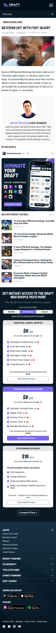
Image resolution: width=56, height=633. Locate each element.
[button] (38, 342)
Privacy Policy (8, 621)
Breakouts (7, 545)
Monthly (11, 312)
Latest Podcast (9, 552)
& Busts (14, 545)
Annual (45, 312)
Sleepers (6, 541)
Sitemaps (19, 621)
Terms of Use (29, 621)
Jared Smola (9, 32)
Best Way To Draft (10, 537)
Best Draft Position (10, 548)
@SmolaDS (21, 32)
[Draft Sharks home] (11, 5)
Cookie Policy (41, 621)
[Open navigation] (51, 5)
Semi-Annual (28, 312)
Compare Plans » (28, 512)
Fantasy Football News (12, 22)
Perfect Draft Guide (10, 534)
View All (51, 214)
